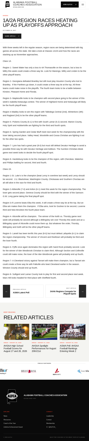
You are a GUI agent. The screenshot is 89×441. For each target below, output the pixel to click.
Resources (7, 420)
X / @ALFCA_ (51, 427)
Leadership (50, 416)
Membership (50, 423)
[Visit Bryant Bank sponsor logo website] (24, 371)
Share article (12, 36)
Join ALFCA (70, 4)
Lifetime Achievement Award (13, 427)
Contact (49, 420)
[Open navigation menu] (82, 4)
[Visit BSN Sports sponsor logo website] (53, 371)
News (5, 416)
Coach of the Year (10, 423)
